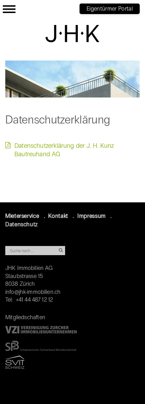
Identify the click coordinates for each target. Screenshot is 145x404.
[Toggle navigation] (9, 8)
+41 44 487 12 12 (34, 299)
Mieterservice (22, 216)
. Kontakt (56, 216)
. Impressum (89, 216)
